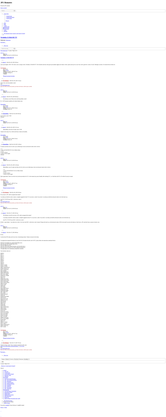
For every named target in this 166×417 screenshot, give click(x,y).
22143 (7, 70)
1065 (7, 106)
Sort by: (12, 359)
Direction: (21, 359)
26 (6, 54)
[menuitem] (9, 16)
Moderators (8, 40)
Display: (3, 359)
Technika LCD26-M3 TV (9, 37)
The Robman (3, 67)
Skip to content (4, 7)
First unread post (4, 50)
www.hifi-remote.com (5, 85)
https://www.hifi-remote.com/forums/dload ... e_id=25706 (12, 346)
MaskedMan (3, 104)
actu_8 (2, 52)
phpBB (7, 405)
